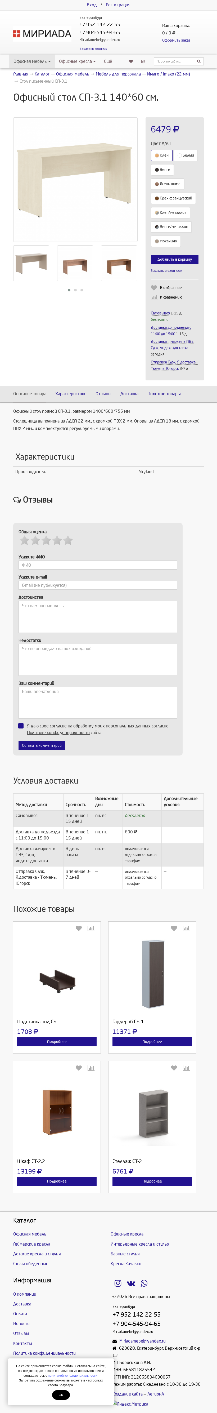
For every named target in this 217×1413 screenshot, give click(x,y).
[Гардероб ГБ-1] (152, 974)
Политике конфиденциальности (58, 732)
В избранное (171, 288)
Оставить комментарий (42, 746)
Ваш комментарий (36, 683)
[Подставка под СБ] (57, 974)
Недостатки (30, 640)
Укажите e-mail (33, 577)
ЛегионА (155, 1394)
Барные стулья (125, 1254)
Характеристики (71, 394)
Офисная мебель (30, 61)
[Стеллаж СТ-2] (152, 1114)
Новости (21, 1323)
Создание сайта (127, 1394)
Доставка (129, 394)
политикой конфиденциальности (72, 1376)
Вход (92, 5)
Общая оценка (33, 532)
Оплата (20, 1314)
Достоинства (31, 597)
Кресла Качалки (126, 1263)
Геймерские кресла (31, 1244)
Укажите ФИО (32, 557)
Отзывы (103, 394)
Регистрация (118, 5)
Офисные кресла (76, 61)
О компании (24, 1294)
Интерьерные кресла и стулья (140, 1244)
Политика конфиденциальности (44, 1353)
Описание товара (29, 394)
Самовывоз (160, 313)
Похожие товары (164, 394)
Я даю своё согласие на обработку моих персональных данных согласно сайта (98, 729)
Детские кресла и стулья (37, 1254)
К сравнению (171, 297)
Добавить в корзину (174, 259)
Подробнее (57, 1042)
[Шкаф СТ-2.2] (57, 1114)
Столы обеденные (30, 1263)
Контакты (22, 1343)
